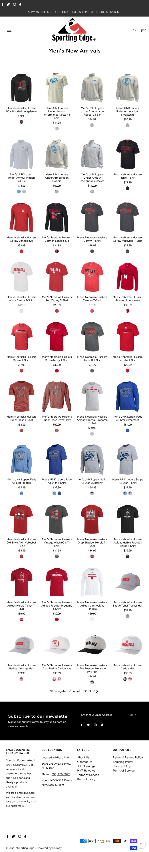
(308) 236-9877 (60, 774)
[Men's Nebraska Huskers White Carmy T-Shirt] (21, 277)
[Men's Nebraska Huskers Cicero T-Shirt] (21, 336)
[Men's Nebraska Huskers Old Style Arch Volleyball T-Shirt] (21, 519)
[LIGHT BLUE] (21, 493)
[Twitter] (8, 4)
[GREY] (92, 434)
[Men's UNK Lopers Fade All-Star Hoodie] (21, 459)
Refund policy (86, 779)
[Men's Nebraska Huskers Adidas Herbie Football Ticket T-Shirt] (127, 519)
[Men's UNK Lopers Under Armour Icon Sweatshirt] (127, 88)
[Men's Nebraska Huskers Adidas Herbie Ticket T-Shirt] (21, 582)
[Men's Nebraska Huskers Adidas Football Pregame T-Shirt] (92, 396)
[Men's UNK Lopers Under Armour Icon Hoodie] (56, 154)
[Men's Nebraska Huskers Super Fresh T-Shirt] (21, 396)
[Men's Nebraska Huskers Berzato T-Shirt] (127, 336)
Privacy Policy (122, 766)
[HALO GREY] (24, 191)
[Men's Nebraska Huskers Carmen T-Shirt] (92, 277)
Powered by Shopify (49, 848)
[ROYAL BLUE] (127, 430)
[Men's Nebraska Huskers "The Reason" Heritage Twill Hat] (92, 645)
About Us (83, 757)
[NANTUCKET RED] (21, 430)
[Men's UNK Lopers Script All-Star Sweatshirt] (92, 459)
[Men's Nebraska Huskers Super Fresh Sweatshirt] (56, 396)
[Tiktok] (19, 4)
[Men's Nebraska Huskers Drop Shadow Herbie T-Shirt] (92, 519)
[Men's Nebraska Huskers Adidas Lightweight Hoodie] (92, 582)
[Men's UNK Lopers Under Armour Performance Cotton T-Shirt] (56, 88)
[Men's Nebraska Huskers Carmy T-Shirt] (92, 217)
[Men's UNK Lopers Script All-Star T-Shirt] (127, 459)
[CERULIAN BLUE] (19, 191)
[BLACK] (21, 122)
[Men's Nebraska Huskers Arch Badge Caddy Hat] (56, 645)
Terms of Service (88, 775)
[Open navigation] (16, 30)
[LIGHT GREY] (127, 616)
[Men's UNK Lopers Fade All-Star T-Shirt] (56, 459)
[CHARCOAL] (92, 370)
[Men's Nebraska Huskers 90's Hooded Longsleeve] (21, 88)
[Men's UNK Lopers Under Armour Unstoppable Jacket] (92, 154)
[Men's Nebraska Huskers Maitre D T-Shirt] (92, 336)
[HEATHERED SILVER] (57, 128)
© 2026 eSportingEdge (20, 848)
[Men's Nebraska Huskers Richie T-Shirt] (127, 154)
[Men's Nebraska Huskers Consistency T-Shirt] (56, 336)
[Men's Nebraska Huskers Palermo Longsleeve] (127, 277)
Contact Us (84, 762)
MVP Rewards (86, 770)
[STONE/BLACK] (92, 682)
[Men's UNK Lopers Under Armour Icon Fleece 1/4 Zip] (92, 88)
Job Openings (86, 766)
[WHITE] (21, 311)
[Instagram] (14, 4)
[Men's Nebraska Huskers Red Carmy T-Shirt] (56, 277)
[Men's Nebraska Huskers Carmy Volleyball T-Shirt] (127, 217)
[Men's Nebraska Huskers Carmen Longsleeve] (56, 217)
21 (94, 691)
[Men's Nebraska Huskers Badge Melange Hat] (21, 645)
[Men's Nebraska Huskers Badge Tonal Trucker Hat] (127, 582)
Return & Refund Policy (128, 757)
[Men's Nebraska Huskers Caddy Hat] (127, 645)
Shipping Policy (123, 762)
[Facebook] (2, 4)
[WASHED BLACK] (57, 556)
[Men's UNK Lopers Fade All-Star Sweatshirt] (127, 396)
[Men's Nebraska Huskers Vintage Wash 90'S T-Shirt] (56, 519)
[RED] (21, 251)
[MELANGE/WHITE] (21, 679)
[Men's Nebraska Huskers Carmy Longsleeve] (21, 217)
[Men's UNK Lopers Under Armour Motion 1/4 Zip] (21, 154)
